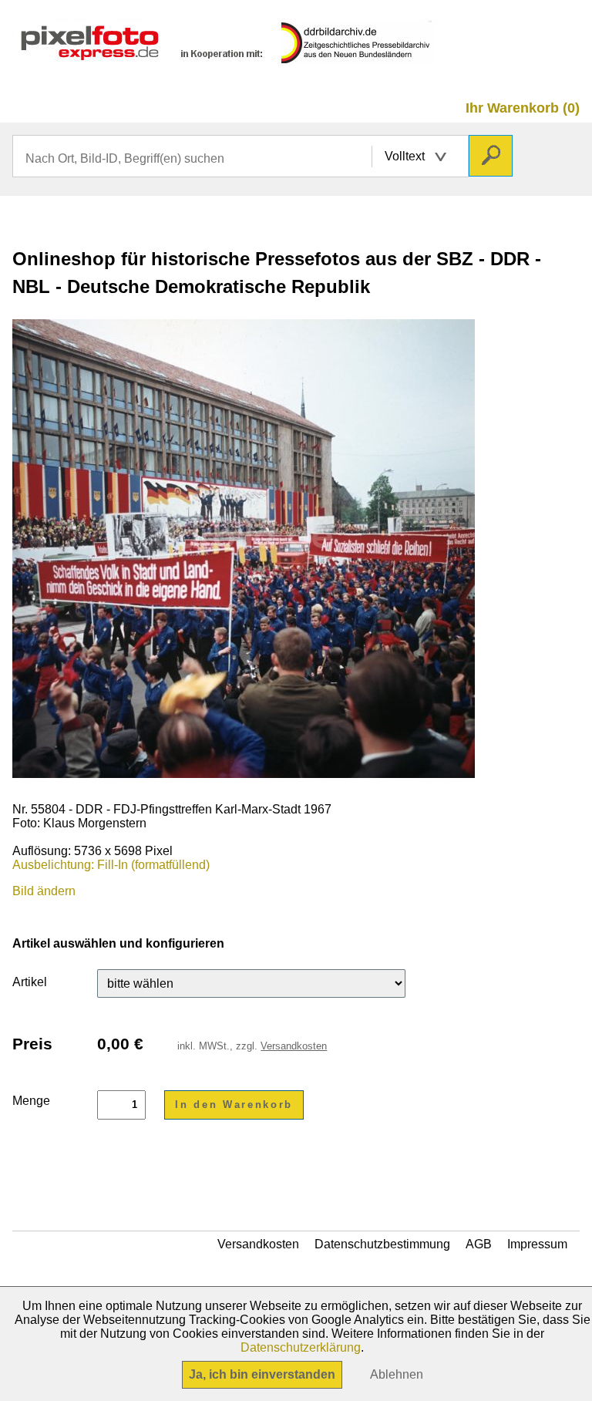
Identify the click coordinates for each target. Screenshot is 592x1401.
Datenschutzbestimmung (382, 1244)
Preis (32, 1043)
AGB (479, 1244)
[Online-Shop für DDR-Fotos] (225, 58)
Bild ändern (44, 891)
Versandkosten (294, 1046)
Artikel (29, 981)
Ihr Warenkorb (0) (523, 108)
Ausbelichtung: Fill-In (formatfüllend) (111, 864)
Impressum (537, 1244)
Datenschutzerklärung (300, 1347)
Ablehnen (396, 1374)
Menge (31, 1100)
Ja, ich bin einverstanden (262, 1374)
